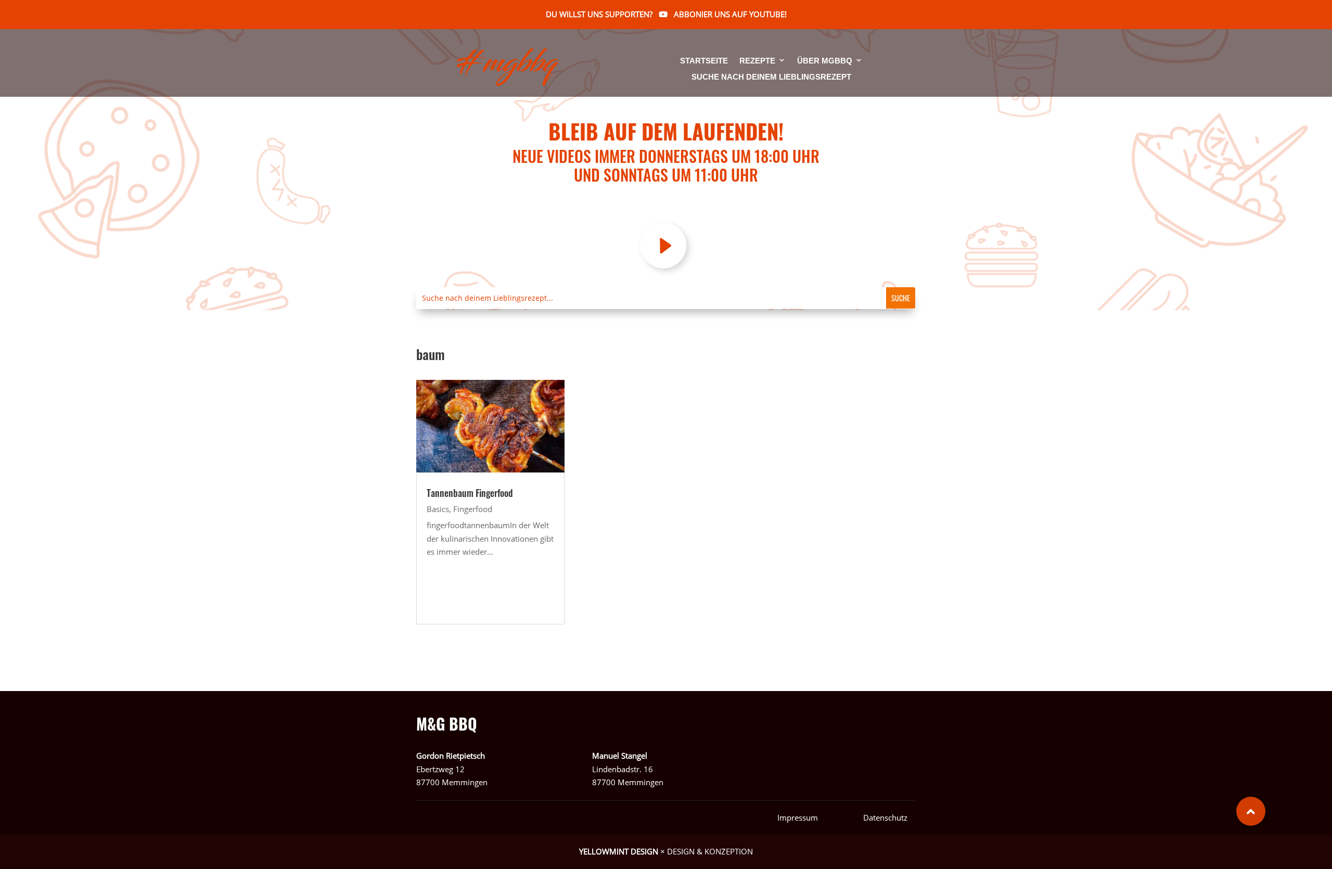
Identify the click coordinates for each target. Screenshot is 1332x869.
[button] (1250, 811)
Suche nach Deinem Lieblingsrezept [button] (771, 77)
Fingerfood (472, 509)
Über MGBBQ (824, 61)
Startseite (704, 61)
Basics (438, 509)
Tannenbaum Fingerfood (470, 493)
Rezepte (757, 61)
